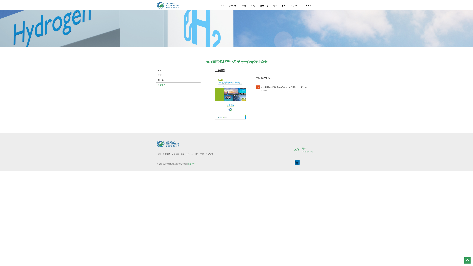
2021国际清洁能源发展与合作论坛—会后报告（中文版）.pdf (284, 87)
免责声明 (191, 164)
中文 (307, 5)
